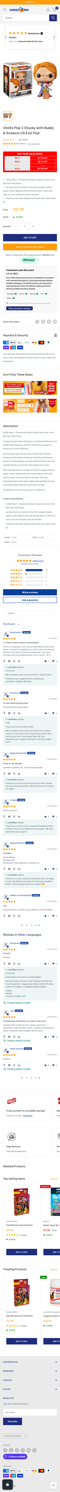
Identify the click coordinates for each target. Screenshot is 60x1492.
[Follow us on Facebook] (5, 1450)
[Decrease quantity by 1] (16, 226)
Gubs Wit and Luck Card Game (19, 1225)
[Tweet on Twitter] (49, 322)
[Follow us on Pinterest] (23, 1450)
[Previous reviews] (6, 37)
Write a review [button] (30, 592)
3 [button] (31, 925)
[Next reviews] (54, 37)
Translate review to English (18, 1002)
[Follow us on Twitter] (11, 1450)
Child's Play (8, 140)
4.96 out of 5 (38, 561)
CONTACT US (30, 2)
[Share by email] (55, 322)
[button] (30, 37)
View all (53, 1179)
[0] (54, 9)
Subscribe (12, 1421)
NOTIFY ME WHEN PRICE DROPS (30, 247)
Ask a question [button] (30, 599)
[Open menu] (4, 9)
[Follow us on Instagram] (17, 1450)
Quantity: (7, 226)
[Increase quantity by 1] (33, 226)
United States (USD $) (13, 1436)
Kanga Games (11, 1221)
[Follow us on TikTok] (34, 1450)
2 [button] (26, 925)
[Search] (53, 18)
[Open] (7, 1484)
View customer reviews (19, 308)
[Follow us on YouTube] (28, 1450)
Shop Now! (27, 1115)
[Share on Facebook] (37, 322)
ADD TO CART (30, 237)
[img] (9, 638)
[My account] (48, 9)
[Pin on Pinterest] (43, 322)
